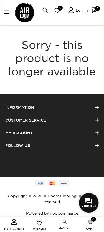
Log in (81, 10)
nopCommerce (64, 213)
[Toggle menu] (8, 12)
